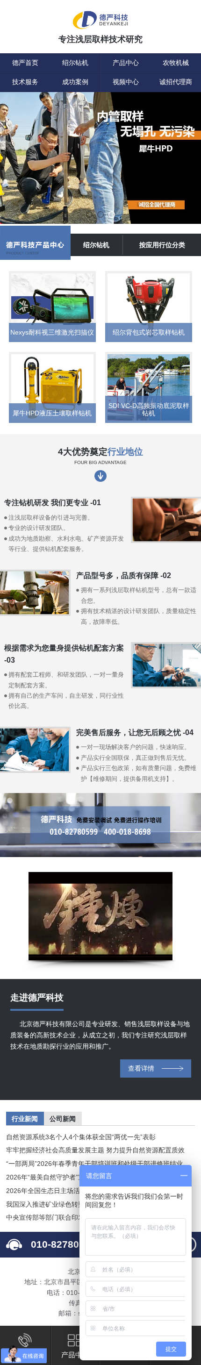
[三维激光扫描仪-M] (100, 159)
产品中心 (126, 62)
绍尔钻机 (75, 62)
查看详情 (141, 1068)
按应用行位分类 (162, 245)
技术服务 (25, 82)
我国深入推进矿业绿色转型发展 (52, 1204)
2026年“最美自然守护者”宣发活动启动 (61, 1177)
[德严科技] (101, 20)
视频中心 (126, 82)
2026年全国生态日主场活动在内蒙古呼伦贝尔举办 (79, 1190)
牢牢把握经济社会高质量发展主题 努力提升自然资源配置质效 (95, 1150)
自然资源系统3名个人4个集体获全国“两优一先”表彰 (81, 1137)
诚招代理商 (175, 82)
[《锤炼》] (100, 916)
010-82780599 (63, 1244)
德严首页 (25, 62)
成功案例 (75, 82)
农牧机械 (176, 62)
